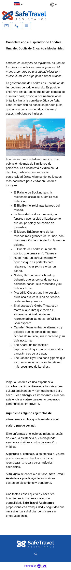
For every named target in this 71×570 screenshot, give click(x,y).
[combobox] (18, 4)
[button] (35, 554)
